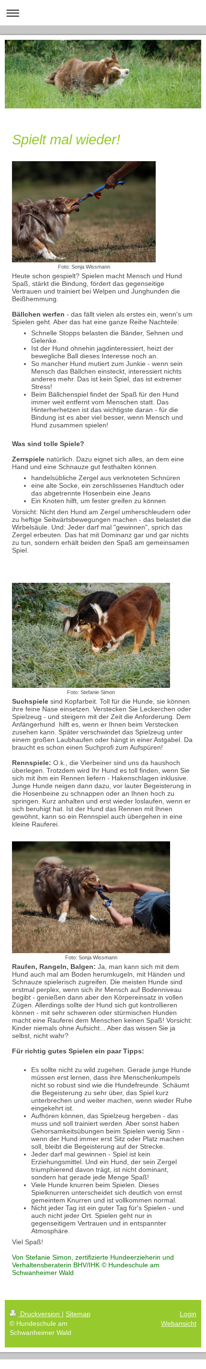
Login (188, 1314)
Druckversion (40, 1314)
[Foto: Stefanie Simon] (91, 635)
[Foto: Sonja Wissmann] (84, 211)
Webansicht (178, 1323)
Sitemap (78, 1314)
